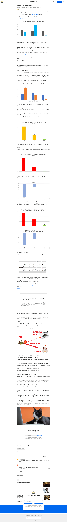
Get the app (38, 517)
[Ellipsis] (49, 459)
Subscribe (59, 1)
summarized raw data (25, 54)
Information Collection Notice (33, 506)
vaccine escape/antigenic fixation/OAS (32, 285)
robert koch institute (35, 14)
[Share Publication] (56, 2)
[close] (42, 491)
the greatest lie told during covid (23, 482)
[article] (33, 484)
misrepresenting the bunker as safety (24, 367)
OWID (33, 69)
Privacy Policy (40, 506)
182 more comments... (20, 475)
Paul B (20, 459)
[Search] (54, 2)
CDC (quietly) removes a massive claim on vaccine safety (29, 488)
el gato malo (21, 9)
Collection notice (39, 515)
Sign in (64, 1)
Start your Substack (31, 517)
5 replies (21, 471)
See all (19, 501)
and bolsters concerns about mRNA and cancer (24, 490)
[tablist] (21, 449)
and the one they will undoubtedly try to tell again (25, 483)
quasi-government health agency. (26, 18)
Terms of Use (38, 505)
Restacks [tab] (23, 448)
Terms (35, 515)
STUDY (18, 288)
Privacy (33, 515)
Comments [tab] (19, 448)
